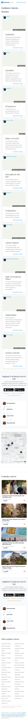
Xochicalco (9, 34)
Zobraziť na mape (18, 47)
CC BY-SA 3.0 (22, 238)
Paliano (21, 133)
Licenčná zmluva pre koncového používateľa (16, 714)
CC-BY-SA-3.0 (22, 65)
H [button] (8, 445)
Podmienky (3, 714)
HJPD (18, 310)
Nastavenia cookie (19, 715)
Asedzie (16, 101)
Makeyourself (15, 169)
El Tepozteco (10, 106)
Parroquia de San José (12, 175)
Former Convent (12, 353)
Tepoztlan (9, 70)
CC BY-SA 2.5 (22, 169)
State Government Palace (13, 278)
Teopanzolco (10, 210)
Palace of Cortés (12, 138)
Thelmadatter (15, 238)
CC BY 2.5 (23, 272)
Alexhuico (16, 348)
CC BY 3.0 (23, 310)
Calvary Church (11, 243)
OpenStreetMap (15, 461)
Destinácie (24, 712)
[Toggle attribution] (25, 461)
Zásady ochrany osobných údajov (8, 715)
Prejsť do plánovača (21, 2)
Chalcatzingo (10, 315)
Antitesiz (18, 272)
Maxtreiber (15, 29)
